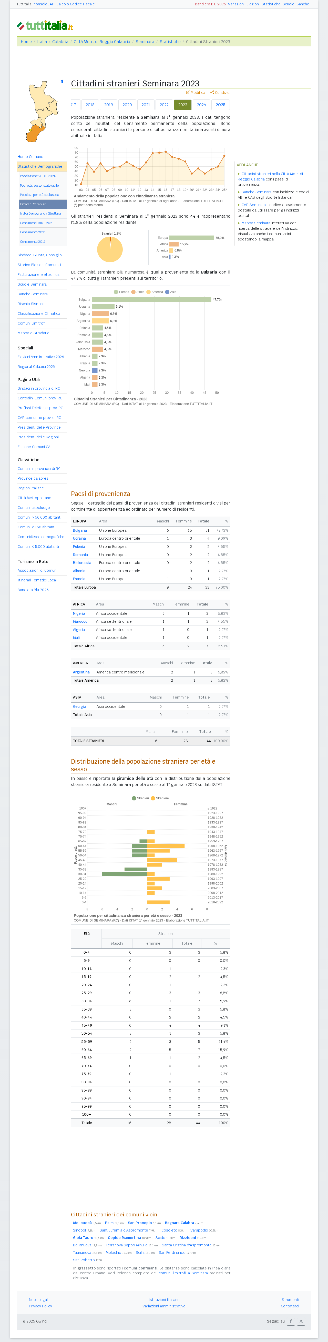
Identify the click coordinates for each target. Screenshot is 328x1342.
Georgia (79, 706)
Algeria (79, 629)
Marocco (80, 621)
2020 (127, 104)
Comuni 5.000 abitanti (38, 546)
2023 (182, 104)
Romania (80, 554)
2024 (201, 104)
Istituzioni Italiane (164, 1299)
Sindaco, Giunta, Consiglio (40, 255)
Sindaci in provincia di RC (39, 388)
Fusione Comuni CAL (35, 447)
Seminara (145, 41)
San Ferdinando (177, 1252)
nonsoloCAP (44, 4)
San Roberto (89, 1260)
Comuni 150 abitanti (36, 527)
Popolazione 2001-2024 (38, 176)
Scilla (145, 1252)
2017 (72, 104)
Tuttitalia (24, 4)
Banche (302, 4)
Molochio (119, 1252)
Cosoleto (173, 1230)
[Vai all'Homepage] (47, 24)
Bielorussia (82, 562)
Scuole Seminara (32, 284)
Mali (76, 637)
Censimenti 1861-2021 (37, 223)
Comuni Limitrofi (32, 323)
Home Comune (30, 156)
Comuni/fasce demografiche (41, 536)
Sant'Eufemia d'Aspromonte (128, 1230)
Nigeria (79, 613)
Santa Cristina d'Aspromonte (192, 1245)
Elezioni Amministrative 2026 (41, 357)
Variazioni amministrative (164, 1306)
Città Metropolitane (34, 498)
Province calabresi (33, 478)
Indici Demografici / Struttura (40, 213)
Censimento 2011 (32, 241)
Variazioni (236, 4)
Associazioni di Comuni (37, 570)
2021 (146, 104)
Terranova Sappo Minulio (132, 1245)
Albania (79, 571)
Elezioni (253, 4)
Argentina (81, 672)
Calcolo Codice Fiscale (75, 4)
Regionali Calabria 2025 (36, 366)
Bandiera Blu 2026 (210, 4)
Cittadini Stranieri (33, 204)
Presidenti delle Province (39, 427)
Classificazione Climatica (39, 313)
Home (26, 41)
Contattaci (290, 1306)
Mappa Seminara (256, 223)
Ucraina (79, 538)
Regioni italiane (31, 488)
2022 (164, 104)
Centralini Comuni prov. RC (40, 398)
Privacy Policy (40, 1306)
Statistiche (271, 4)
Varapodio (204, 1230)
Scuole (288, 4)
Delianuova (87, 1245)
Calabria (60, 41)
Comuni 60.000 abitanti (39, 517)
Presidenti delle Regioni (38, 437)
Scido (166, 1237)
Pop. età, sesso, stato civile (39, 185)
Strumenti (290, 1299)
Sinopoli (84, 1230)
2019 (108, 104)
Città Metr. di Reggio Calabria (102, 41)
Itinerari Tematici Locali (37, 580)
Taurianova (87, 1252)
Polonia (79, 546)
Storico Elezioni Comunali (39, 265)
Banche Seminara (33, 294)
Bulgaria (80, 530)
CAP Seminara (254, 205)
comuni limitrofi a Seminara (183, 1273)
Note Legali (38, 1299)
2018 (90, 104)
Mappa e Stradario (33, 333)
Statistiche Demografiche (40, 166)
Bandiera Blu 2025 (33, 590)
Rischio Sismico (31, 303)
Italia (42, 41)
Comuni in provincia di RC (39, 468)
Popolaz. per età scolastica (39, 195)
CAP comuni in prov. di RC (39, 417)
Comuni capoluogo (34, 507)
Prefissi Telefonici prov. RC (40, 408)
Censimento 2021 (33, 232)
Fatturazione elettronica (38, 274)
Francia (79, 579)
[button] (291, 1322)
